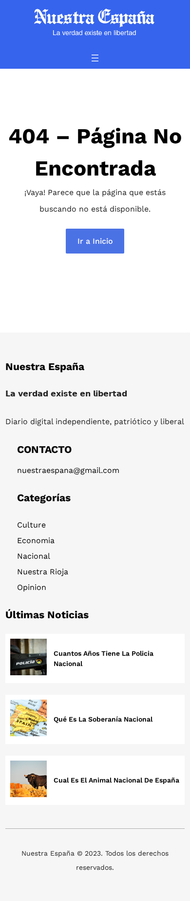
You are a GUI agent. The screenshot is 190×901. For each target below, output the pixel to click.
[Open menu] (95, 58)
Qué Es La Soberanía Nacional (103, 719)
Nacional (33, 556)
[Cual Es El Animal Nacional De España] (28, 780)
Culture (31, 524)
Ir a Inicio (95, 241)
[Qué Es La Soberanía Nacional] (28, 719)
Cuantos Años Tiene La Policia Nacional (103, 658)
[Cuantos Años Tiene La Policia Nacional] (28, 658)
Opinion (31, 587)
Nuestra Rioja (42, 571)
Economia (36, 540)
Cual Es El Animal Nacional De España (116, 780)
